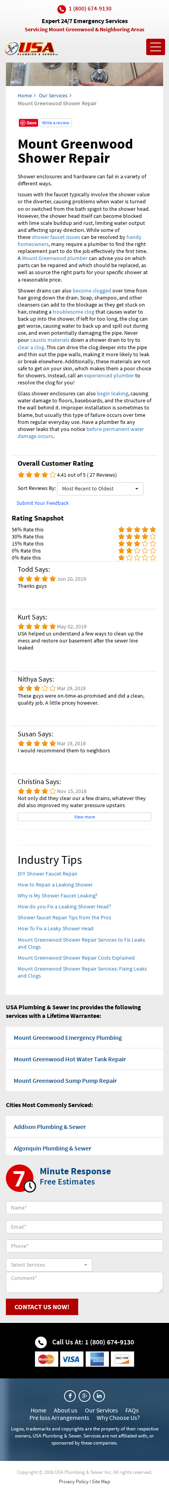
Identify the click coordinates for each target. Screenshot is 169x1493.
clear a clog (31, 347)
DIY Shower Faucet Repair (47, 873)
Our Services (53, 95)
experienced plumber (109, 375)
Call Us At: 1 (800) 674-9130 (92, 1341)
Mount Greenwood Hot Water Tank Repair (70, 1059)
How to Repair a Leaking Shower (55, 884)
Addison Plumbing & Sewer (50, 1127)
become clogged (92, 290)
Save (32, 123)
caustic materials (50, 339)
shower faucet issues (56, 236)
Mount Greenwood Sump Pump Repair (65, 1080)
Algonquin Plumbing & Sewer (52, 1148)
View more (84, 817)
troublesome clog (73, 311)
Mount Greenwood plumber (55, 258)
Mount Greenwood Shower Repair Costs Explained (76, 957)
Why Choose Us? (118, 1417)
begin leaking (112, 393)
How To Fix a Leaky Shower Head (56, 928)
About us (65, 1410)
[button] (100, 488)
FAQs (132, 1410)
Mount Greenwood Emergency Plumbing (68, 1037)
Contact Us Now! (42, 1307)
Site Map (101, 1481)
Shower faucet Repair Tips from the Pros (64, 917)
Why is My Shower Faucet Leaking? (57, 895)
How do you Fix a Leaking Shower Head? (64, 906)
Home (25, 95)
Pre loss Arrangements (59, 1417)
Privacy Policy (73, 1481)
